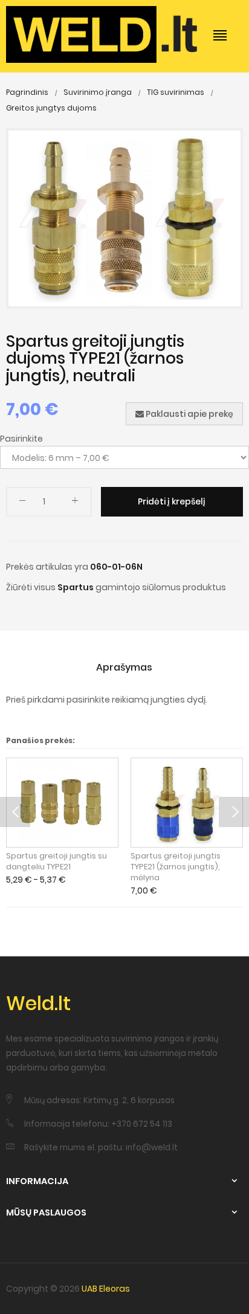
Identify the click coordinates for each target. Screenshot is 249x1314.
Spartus (75, 587)
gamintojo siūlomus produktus (160, 587)
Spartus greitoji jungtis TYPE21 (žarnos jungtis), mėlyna (176, 867)
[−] (22, 503)
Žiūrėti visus (31, 587)
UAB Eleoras (106, 1289)
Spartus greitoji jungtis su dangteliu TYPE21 (56, 861)
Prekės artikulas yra (47, 567)
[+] (75, 503)
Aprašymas (124, 667)
